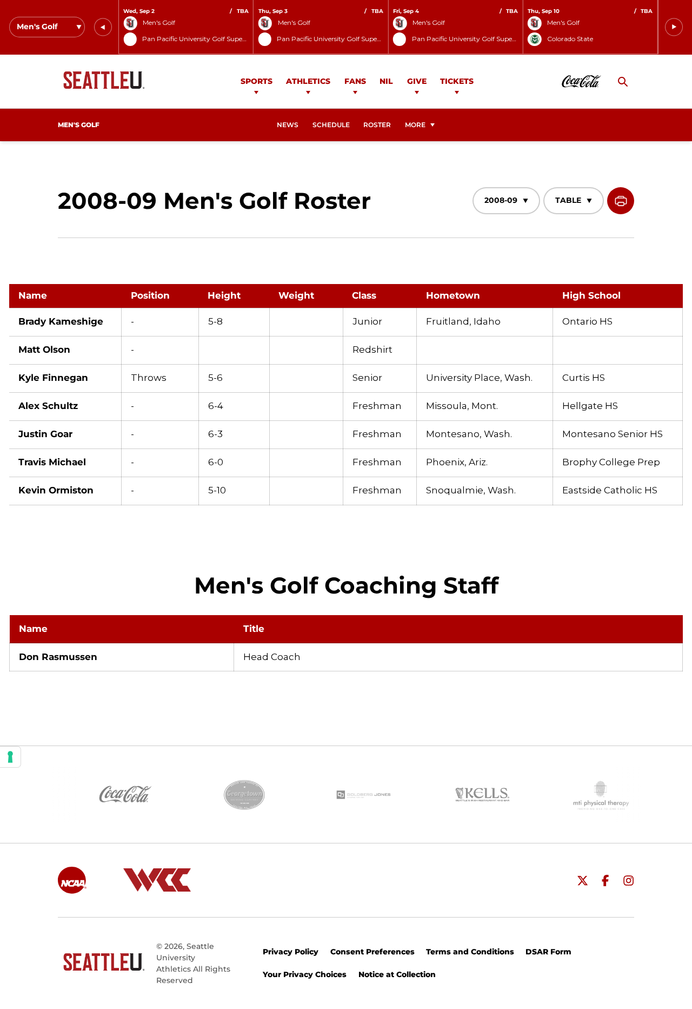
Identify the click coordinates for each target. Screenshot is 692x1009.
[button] (103, 27)
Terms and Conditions (470, 952)
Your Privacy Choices (305, 974)
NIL (386, 81)
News (287, 125)
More (415, 125)
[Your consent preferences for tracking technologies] (10, 757)
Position (150, 296)
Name (32, 296)
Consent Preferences (372, 952)
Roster (377, 125)
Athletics (308, 81)
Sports (256, 81)
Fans (355, 81)
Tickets (457, 81)
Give (417, 81)
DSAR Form (548, 952)
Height (224, 296)
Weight (296, 296)
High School (591, 296)
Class (364, 296)
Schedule (331, 125)
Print (620, 200)
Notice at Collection (397, 974)
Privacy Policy (290, 952)
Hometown (453, 296)
